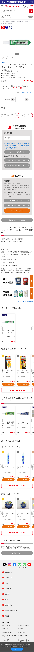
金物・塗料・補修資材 (23, 21)
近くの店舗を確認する (17, 152)
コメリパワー (23, 635)
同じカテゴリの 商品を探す (25, 301)
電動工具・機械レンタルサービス (25, 640)
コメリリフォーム (24, 625)
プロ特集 (6, 640)
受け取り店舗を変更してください (17, 165)
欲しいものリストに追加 (17, 220)
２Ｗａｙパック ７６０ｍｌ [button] (25, 115)
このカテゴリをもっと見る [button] (17, 390)
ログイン (19, 548)
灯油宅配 (22, 632)
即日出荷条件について (17, 200)
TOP (2, 21)
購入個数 (7, 99)
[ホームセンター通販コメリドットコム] (12, 7)
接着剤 (11, 23)
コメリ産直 (7, 625)
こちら (15, 646)
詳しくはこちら (28, 2)
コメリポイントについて (26, 92)
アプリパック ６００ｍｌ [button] (9, 115)
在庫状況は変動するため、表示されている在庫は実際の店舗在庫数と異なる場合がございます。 (17, 146)
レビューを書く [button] (17, 553)
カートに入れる (17, 210)
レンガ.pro (7, 628)
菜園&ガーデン (8, 632)
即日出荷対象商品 (11, 21)
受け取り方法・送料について (17, 160)
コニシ (3, 62)
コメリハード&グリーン (10, 636)
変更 (30, 16)
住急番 (21, 628)
